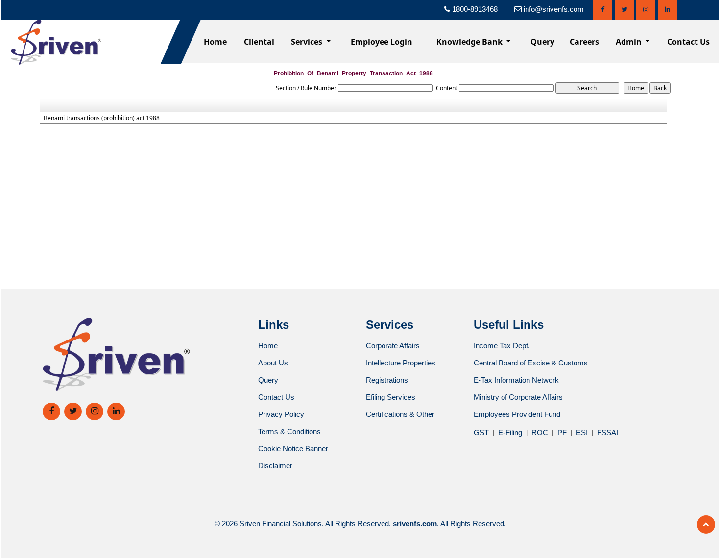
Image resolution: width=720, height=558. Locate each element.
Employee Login (381, 41)
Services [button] (307, 41)
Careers (584, 41)
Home (215, 41)
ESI (582, 432)
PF (562, 432)
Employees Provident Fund (517, 414)
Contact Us (688, 41)
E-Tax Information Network (516, 380)
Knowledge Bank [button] (470, 41)
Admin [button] (630, 41)
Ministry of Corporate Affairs (518, 397)
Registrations (387, 380)
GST (481, 432)
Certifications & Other (400, 414)
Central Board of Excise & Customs (531, 362)
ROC (539, 432)
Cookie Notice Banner (293, 448)
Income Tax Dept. (502, 345)
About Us (273, 362)
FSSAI (607, 432)
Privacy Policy (281, 414)
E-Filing (510, 432)
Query (542, 41)
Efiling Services (390, 397)
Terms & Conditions (289, 431)
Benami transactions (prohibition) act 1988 (102, 118)
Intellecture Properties (400, 362)
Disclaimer (275, 465)
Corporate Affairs (393, 345)
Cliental (259, 41)
